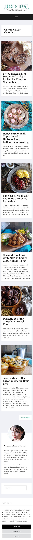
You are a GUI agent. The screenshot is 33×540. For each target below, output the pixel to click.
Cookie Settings (16, 531)
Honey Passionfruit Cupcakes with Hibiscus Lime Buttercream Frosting (16, 138)
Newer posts (25, 418)
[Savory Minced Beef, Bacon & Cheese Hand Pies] (17, 362)
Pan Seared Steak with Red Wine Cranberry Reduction (16, 198)
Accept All (16, 526)
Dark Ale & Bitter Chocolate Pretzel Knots (13, 321)
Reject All (16, 536)
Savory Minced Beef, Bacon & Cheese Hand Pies (16, 380)
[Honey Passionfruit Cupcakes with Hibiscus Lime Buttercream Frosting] (17, 117)
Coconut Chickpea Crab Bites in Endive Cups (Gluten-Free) (15, 257)
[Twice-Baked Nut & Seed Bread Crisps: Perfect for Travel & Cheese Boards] (17, 57)
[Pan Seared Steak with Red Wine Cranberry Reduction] (17, 179)
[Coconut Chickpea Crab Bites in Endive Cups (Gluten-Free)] (17, 239)
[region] (16, 523)
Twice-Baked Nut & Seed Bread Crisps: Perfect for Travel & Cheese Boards (14, 78)
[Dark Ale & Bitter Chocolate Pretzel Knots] (17, 302)
